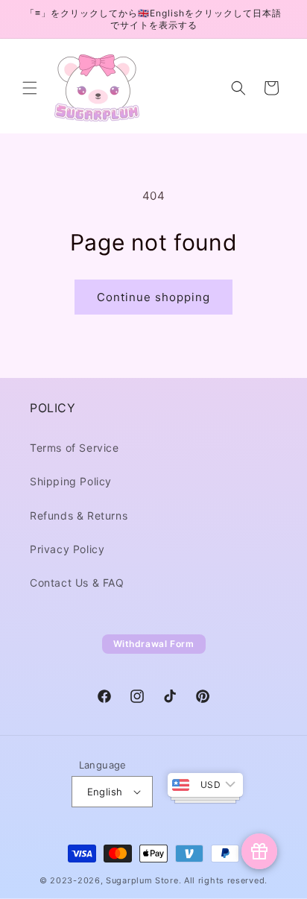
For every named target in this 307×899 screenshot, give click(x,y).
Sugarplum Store (142, 880)
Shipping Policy (71, 481)
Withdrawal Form (153, 643)
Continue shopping (153, 297)
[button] (29, 88)
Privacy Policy (67, 549)
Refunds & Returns (78, 515)
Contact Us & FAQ (77, 582)
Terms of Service (74, 447)
